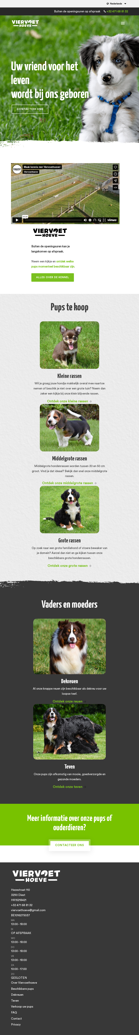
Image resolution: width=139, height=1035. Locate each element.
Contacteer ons (30, 109)
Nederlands (116, 4)
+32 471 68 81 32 (117, 11)
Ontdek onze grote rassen (68, 565)
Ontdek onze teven (68, 787)
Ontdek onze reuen (68, 701)
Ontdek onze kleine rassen (68, 401)
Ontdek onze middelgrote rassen (68, 483)
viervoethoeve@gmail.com (28, 910)
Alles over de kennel (52, 277)
